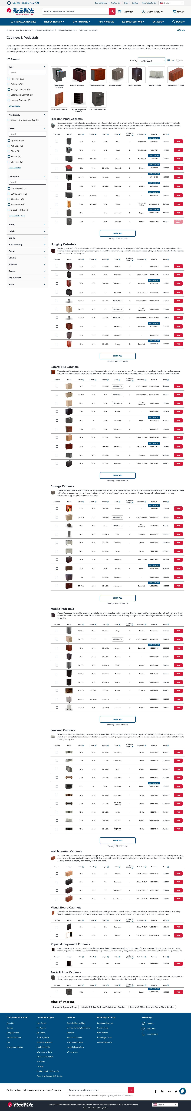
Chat (126, 3)
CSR (8, 1042)
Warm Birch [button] (117, 309)
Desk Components (67, 30)
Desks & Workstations (45, 30)
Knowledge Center (149, 3)
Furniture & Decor (23, 30)
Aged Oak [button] (116, 386)
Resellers (70, 1032)
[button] (171, 3)
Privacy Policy (109, 1096)
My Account (41, 1028)
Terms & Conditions (90, 1108)
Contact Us (115, 3)
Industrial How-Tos (104, 1042)
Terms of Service (123, 1096)
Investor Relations (14, 1037)
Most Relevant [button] (146, 60)
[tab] (171, 60)
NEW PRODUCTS (106, 21)
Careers (10, 1028)
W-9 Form (41, 1061)
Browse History (101, 3)
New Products (102, 1032)
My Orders (41, 1032)
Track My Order (43, 1037)
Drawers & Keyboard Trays (64, 1007)
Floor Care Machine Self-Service (49, 1076)
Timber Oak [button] (117, 526)
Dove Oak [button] (116, 300)
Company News (13, 1032)
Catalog (135, 3)
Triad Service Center (75, 1042)
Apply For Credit (43, 1047)
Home (9, 30)
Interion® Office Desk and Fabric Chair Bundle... (104, 1007)
